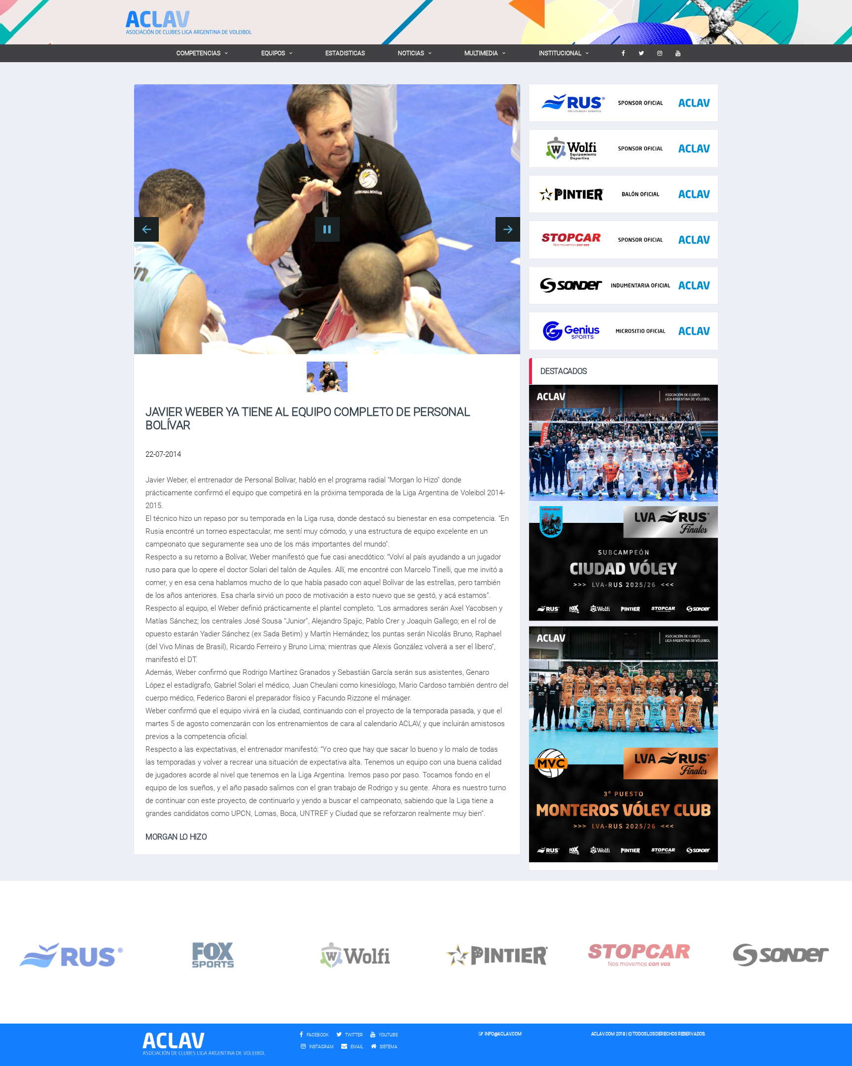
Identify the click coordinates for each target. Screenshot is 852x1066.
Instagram (321, 1046)
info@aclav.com (503, 1033)
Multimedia (481, 53)
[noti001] (327, 377)
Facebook (317, 1034)
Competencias (198, 53)
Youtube (388, 1034)
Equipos (273, 53)
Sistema (391, 1046)
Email (356, 1046)
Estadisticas (345, 53)
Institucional (560, 53)
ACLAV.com (603, 1033)
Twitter (353, 1034)
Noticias (411, 53)
